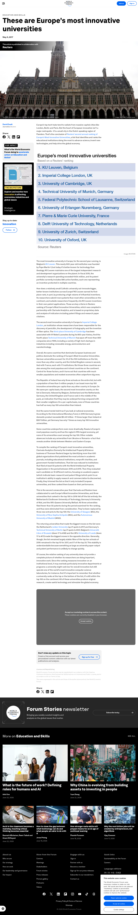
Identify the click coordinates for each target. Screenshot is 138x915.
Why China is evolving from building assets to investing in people (99, 787)
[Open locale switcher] (3, 908)
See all (131, 736)
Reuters (8, 47)
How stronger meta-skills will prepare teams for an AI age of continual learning (84, 828)
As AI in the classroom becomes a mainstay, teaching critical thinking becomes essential (18, 828)
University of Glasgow (80, 512)
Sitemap (69, 905)
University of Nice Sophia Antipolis (51, 515)
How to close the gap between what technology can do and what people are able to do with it (51, 830)
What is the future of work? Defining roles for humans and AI (32, 787)
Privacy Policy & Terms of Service (69, 901)
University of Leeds (87, 533)
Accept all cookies (119, 904)
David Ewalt (8, 124)
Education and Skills (14, 15)
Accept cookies (85, 621)
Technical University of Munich (62, 338)
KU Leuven (50, 264)
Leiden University (60, 527)
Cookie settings (119, 909)
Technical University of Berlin (49, 530)
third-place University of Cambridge (70, 331)
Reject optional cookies (119, 898)
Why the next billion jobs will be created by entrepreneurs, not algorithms (119, 828)
